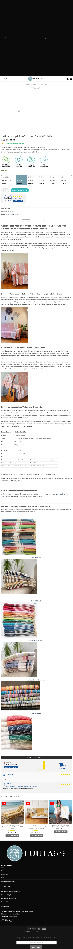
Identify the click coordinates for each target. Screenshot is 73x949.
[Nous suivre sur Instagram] (6, 920)
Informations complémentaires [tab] (41, 221)
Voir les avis (18, 200)
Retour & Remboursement (9, 902)
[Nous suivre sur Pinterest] (12, 920)
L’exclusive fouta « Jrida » (36, 640)
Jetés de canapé (35, 84)
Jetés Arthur (44, 84)
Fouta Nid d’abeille (36, 601)
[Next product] (34, 87)
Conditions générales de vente (10, 891)
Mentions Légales (6, 895)
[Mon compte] (68, 79)
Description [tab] (26, 221)
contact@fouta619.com (14, 914)
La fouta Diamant (36, 713)
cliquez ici (33, 463)
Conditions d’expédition (8, 898)
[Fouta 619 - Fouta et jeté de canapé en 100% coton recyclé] (36, 78)
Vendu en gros (15, 214)
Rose (9, 214)
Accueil (28, 84)
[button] (4, 79)
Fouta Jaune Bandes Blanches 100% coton (12, 827)
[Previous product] (38, 87)
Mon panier (4, 874)
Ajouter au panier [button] (12, 835)
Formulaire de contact (8, 881)
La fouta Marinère (36, 557)
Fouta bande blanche (36, 518)
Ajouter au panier (19, 190)
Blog (2, 878)
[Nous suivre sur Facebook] (3, 920)
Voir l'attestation (11, 767)
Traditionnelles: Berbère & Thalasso (36, 680)
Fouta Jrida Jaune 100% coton (60, 827)
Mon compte (5, 871)
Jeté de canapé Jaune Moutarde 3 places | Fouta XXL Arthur (36, 827)
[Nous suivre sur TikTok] (9, 920)
